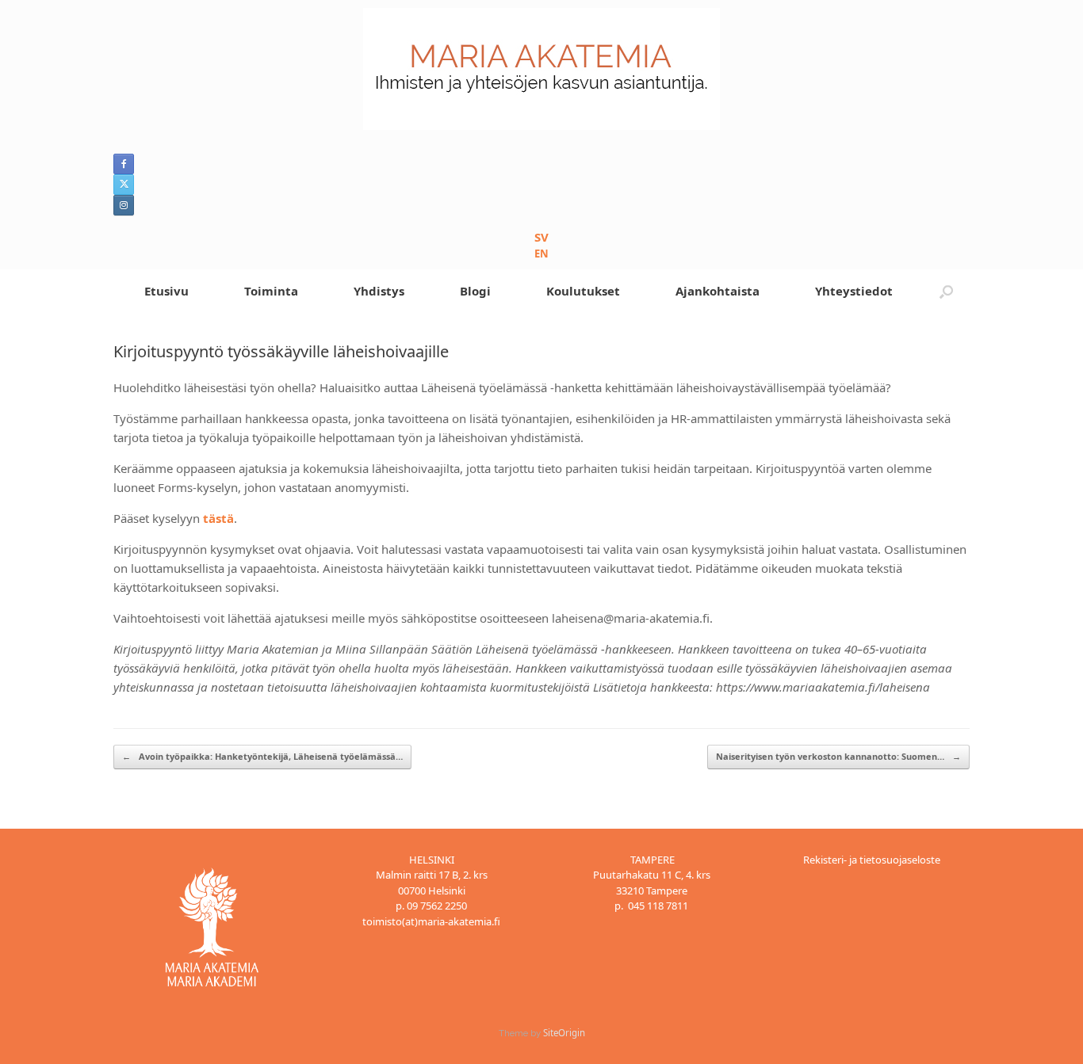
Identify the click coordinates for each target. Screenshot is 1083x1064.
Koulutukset (583, 291)
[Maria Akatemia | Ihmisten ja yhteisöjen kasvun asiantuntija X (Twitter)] (123, 184)
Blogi (475, 291)
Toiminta (271, 291)
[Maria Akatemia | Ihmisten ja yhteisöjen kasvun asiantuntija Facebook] (123, 164)
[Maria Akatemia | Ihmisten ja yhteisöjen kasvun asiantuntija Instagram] (123, 205)
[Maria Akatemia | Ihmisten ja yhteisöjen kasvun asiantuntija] (541, 69)
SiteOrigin (564, 1033)
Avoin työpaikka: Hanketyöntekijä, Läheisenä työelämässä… (262, 756)
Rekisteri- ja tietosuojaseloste (871, 859)
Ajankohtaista (717, 291)
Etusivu (166, 291)
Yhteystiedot (854, 291)
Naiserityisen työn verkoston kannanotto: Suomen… (838, 756)
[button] (946, 291)
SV (541, 237)
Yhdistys (379, 291)
